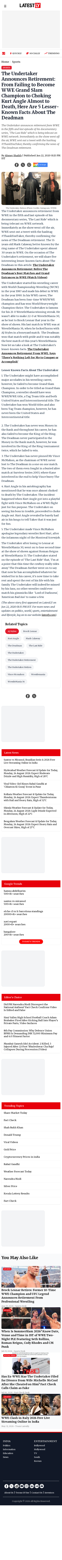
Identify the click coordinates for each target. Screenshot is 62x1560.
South (37, 1457)
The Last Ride (35, 645)
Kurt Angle (13, 638)
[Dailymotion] (16, 1486)
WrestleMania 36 (16, 681)
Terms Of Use (22, 1492)
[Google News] (37, 1486)
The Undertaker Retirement (22, 660)
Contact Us (36, 1492)
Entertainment (45, 1441)
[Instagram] (27, 1486)
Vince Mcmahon (16, 674)
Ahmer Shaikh (13, 155)
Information (9, 1449)
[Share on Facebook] (28, 696)
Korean (38, 1461)
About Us (8, 1492)
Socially (35, 53)
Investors (49, 1492)
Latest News (11, 752)
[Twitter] (11, 1486)
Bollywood (39, 1445)
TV (35, 1453)
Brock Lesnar (30, 631)
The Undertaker (16, 653)
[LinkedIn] (32, 1486)
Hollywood (39, 1449)
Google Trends (13, 883)
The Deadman (15, 645)
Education (8, 1453)
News (5, 1457)
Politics (6, 1445)
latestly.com (48, 615)
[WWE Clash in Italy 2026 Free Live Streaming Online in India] (31, 1414)
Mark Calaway (33, 638)
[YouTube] (21, 1486)
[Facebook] (6, 1486)
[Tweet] (34, 696)
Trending (54, 53)
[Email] (42, 1486)
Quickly (17, 53)
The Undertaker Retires (19, 667)
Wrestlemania (38, 674)
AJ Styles (12, 631)
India (7, 1441)
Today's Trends (31, 941)
